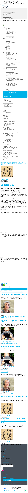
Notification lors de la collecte (9, 491)
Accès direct (6, 462)
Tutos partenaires (10, 80)
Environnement (10, 90)
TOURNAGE (4, 283)
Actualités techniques (9, 12)
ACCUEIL (8, 28)
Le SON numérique (11, 65)
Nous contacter (10, 37)
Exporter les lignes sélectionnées (9, 1)
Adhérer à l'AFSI (7, 449)
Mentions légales (7, 475)
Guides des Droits (10, 85)
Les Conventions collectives (13, 84)
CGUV (4, 477)
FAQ (4, 453)
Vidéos (7, 44)
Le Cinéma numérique (11, 67)
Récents (8, 41)
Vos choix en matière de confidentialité (15, 488)
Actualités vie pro (10, 83)
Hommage (8, 74)
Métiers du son (9, 33)
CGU (4, 456)
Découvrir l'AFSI (10, 31)
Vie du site (8, 30)
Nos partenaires (10, 77)
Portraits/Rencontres (11, 69)
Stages (7, 89)
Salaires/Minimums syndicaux (13, 87)
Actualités (8, 48)
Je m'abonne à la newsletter (8, 464)
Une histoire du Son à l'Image (13, 62)
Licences (5, 474)
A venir (7, 39)
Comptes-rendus (10, 42)
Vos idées (8, 46)
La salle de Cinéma (10, 63)
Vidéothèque (9, 70)
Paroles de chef (10, 72)
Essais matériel (7, 13)
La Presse (8, 49)
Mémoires (5, 14)
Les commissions (10, 36)
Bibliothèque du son (8, 18)
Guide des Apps (7, 17)
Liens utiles (8, 88)
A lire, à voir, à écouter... (12, 51)
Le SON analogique (11, 64)
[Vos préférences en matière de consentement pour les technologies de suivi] (25, 490)
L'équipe (8, 34)
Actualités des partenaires (12, 78)
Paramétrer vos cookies (9, 478)
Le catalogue (6, 460)
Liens (4, 455)
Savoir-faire (6, 15)
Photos (7, 43)
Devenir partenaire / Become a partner (16, 79)
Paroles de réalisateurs (12, 73)
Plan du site (6, 473)
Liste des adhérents (11, 32)
